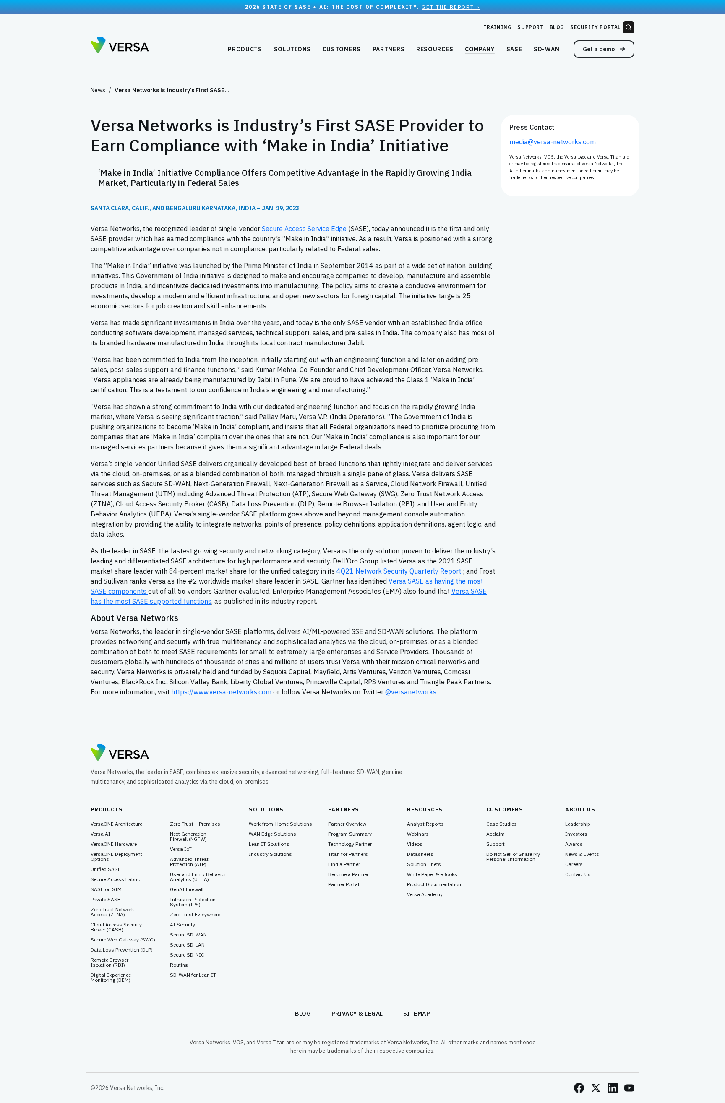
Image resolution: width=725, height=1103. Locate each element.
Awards (574, 844)
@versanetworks (410, 692)
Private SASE (105, 899)
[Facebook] (579, 1088)
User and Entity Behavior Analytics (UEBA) (198, 877)
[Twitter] (596, 1088)
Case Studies (501, 824)
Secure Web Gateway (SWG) (123, 939)
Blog (557, 27)
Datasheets (420, 854)
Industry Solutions (270, 854)
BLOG (303, 1013)
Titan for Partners (348, 854)
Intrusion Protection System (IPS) (193, 902)
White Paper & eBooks (432, 874)
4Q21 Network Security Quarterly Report (399, 571)
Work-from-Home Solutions (280, 824)
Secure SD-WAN (188, 934)
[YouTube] (629, 1088)
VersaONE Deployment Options (116, 857)
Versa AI (100, 834)
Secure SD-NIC (187, 954)
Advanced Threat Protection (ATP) (189, 862)
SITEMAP (416, 1013)
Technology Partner (350, 844)
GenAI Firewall (186, 889)
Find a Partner (344, 864)
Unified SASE (106, 869)
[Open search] (628, 27)
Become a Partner (348, 874)
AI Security (182, 924)
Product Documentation (434, 884)
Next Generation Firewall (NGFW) (188, 837)
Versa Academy (425, 894)
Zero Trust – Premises (195, 824)
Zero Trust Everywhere (195, 914)
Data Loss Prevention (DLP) (122, 949)
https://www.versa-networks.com (221, 692)
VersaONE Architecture (116, 824)
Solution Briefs (424, 864)
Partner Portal (343, 884)
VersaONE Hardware (114, 844)
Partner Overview (347, 824)
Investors (576, 834)
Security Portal (595, 27)
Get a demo (599, 49)
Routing (179, 964)
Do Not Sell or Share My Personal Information (513, 857)
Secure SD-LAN (187, 944)
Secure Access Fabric (115, 879)
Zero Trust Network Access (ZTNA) (112, 912)
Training (497, 27)
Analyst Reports (425, 824)
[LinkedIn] (613, 1088)
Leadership (577, 824)
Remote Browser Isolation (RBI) (109, 962)
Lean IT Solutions (269, 844)
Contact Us (578, 874)
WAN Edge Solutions (272, 834)
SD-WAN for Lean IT (193, 975)
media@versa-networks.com (552, 142)
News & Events (582, 854)
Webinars (418, 834)
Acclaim (495, 834)
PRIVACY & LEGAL (357, 1013)
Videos (414, 844)
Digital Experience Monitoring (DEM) (111, 978)
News (98, 90)
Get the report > (451, 7)
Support (530, 27)
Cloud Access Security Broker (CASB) (116, 927)
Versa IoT (181, 849)
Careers (574, 864)
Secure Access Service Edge (304, 228)
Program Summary (350, 834)
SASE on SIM (106, 889)
